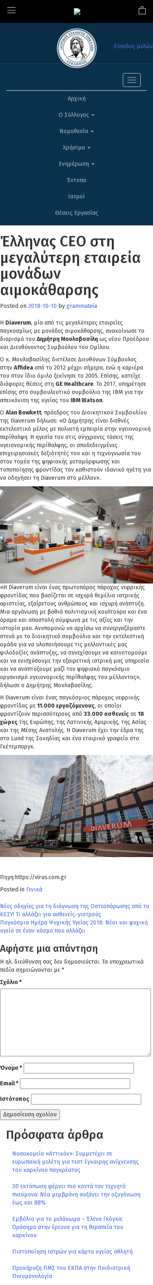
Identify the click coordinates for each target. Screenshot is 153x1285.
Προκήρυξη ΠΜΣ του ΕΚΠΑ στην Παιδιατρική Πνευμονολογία (71, 1272)
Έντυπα (76, 180)
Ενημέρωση (75, 163)
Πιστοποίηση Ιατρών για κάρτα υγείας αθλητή (72, 1251)
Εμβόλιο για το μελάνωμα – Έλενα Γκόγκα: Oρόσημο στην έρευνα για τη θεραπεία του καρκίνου (67, 1227)
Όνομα (11, 1068)
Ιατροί (76, 196)
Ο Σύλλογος (75, 114)
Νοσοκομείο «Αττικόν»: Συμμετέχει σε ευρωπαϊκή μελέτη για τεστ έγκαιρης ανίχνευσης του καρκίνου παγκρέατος (75, 1162)
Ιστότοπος (14, 1099)
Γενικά (34, 889)
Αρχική (77, 98)
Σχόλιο (11, 982)
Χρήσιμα (74, 147)
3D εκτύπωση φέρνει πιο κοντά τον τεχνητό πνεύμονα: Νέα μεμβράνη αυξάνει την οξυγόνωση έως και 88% (76, 1194)
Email (9, 1083)
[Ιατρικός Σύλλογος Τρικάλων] (77, 11)
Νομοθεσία (75, 131)
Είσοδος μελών (133, 46)
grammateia (82, 306)
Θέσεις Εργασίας (76, 212)
